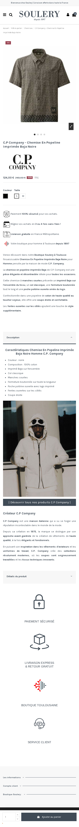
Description (13, 337)
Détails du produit (17, 576)
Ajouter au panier (51, 816)
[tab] (39, 338)
